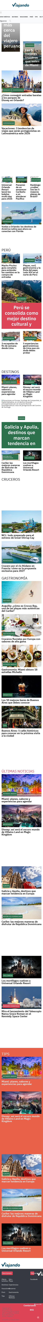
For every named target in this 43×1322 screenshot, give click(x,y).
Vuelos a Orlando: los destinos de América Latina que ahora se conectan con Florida (19, 229)
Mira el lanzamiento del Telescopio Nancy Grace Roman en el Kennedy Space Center (21, 1014)
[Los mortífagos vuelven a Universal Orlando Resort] (32, 455)
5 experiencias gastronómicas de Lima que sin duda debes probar (31, 348)
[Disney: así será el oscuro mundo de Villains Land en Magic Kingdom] (32, 380)
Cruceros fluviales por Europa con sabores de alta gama (21, 640)
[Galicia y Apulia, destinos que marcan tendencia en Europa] (21, 411)
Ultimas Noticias (12, 1297)
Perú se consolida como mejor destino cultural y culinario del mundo (21, 321)
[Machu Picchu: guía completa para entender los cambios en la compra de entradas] (11, 258)
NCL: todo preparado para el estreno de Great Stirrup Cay (18, 536)
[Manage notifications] (38, 1317)
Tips (36, 17)
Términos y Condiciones (10, 1320)
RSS (32, 1309)
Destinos (15, 17)
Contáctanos (30, 1305)
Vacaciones (24, 17)
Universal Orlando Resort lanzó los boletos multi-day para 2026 (7, 191)
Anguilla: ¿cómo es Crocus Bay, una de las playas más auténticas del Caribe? (21, 608)
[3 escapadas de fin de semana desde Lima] (11, 336)
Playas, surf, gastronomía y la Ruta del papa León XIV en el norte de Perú (31, 270)
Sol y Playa (11, 1280)
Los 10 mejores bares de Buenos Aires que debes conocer (20, 701)
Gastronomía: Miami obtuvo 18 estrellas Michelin (19, 671)
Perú (31, 17)
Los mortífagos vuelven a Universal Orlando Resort (31, 466)
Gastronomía (14, 1292)
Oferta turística (5, 1280)
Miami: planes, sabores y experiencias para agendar (9, 391)
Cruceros (12, 1288)
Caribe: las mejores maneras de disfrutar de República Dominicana (11, 467)
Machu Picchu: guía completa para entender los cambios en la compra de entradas (11, 271)
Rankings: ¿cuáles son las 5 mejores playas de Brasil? (35, 190)
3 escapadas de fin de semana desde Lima (10, 346)
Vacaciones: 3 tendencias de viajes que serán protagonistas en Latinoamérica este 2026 (21, 131)
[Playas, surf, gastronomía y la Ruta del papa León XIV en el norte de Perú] (32, 258)
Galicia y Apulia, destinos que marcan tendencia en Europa (21, 438)
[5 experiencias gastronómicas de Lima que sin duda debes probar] (32, 336)
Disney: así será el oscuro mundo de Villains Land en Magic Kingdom (31, 392)
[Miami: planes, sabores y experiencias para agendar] (11, 380)
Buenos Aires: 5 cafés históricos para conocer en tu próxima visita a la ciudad (21, 733)
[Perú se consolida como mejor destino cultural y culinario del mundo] (21, 291)
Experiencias (13, 1285)
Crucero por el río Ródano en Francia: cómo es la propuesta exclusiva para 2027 (19, 568)
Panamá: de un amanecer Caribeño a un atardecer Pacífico (21, 191)
